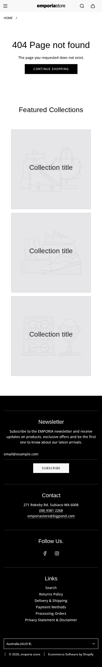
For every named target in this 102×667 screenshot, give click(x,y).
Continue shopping (51, 69)
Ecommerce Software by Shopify (70, 654)
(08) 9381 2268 (51, 510)
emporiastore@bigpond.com (51, 516)
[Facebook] (45, 553)
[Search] (81, 5)
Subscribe (51, 468)
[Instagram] (56, 553)
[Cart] (92, 5)
